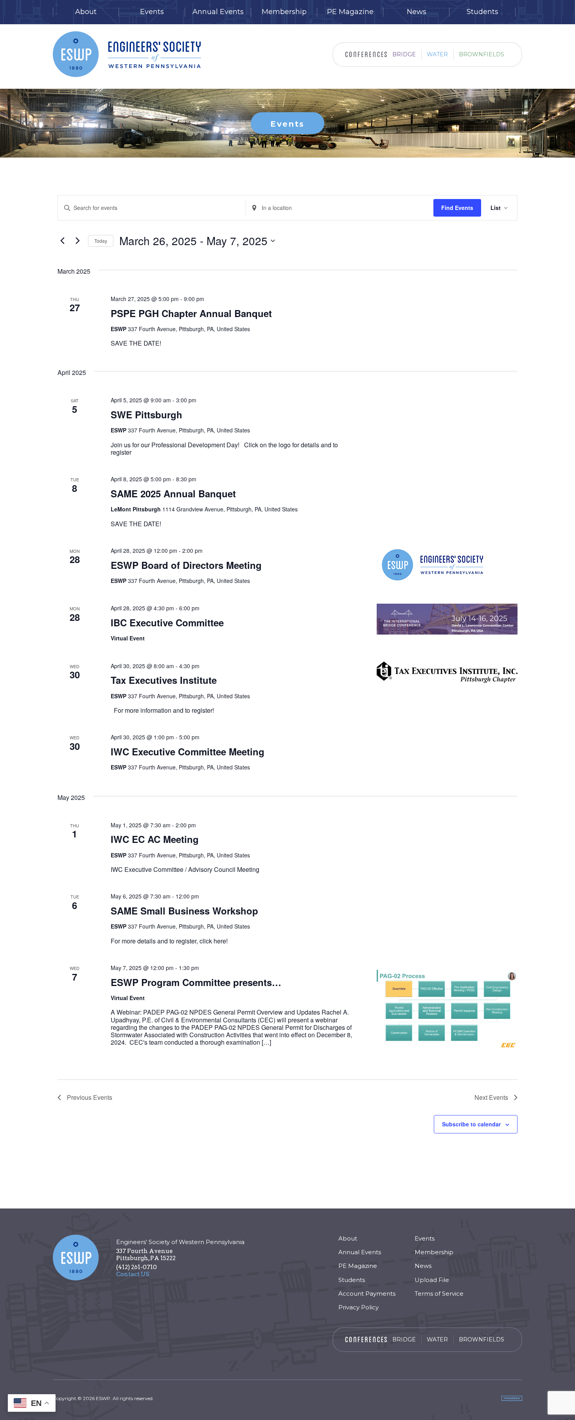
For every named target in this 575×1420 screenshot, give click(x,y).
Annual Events (218, 12)
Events (152, 12)
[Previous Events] (62, 241)
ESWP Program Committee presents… (196, 982)
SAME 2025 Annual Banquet (173, 493)
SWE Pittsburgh (146, 414)
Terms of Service (439, 1293)
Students (482, 12)
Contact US (132, 1274)
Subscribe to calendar (471, 1124)
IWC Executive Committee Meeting (187, 751)
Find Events (457, 208)
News (416, 12)
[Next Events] (77, 241)
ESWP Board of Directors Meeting (186, 565)
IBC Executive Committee (167, 622)
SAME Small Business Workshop (184, 910)
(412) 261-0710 (136, 1267)
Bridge (404, 54)
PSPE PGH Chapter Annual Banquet (191, 313)
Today (100, 240)
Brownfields (481, 54)
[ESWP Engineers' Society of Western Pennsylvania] (127, 54)
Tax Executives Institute (164, 680)
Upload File (432, 1280)
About (86, 12)
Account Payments (366, 1293)
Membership (284, 12)
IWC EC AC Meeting (155, 839)
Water (437, 54)
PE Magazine (350, 12)
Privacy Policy (358, 1307)
